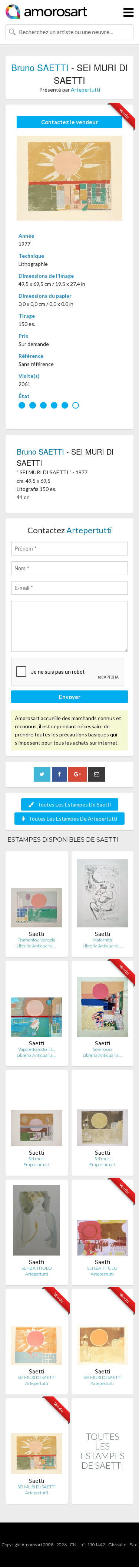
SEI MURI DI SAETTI (36, 1377)
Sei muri (36, 1158)
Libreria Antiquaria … (36, 946)
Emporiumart (36, 1164)
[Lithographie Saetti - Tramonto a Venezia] (36, 894)
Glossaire (117, 1544)
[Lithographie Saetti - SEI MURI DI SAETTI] (36, 1331)
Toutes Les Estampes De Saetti (74, 804)
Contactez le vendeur (69, 122)
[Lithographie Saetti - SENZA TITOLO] (36, 1222)
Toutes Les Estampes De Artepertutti (73, 818)
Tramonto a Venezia (36, 940)
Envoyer (69, 696)
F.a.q (133, 1544)
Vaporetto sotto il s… (36, 1049)
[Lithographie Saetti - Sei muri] (36, 1112)
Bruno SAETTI (40, 67)
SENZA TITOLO (36, 1268)
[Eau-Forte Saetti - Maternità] (102, 894)
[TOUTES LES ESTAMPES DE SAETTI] (103, 1496)
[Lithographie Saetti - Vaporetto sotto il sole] (36, 1003)
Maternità (102, 940)
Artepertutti (85, 89)
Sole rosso (102, 1049)
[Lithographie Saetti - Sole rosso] (102, 1003)
